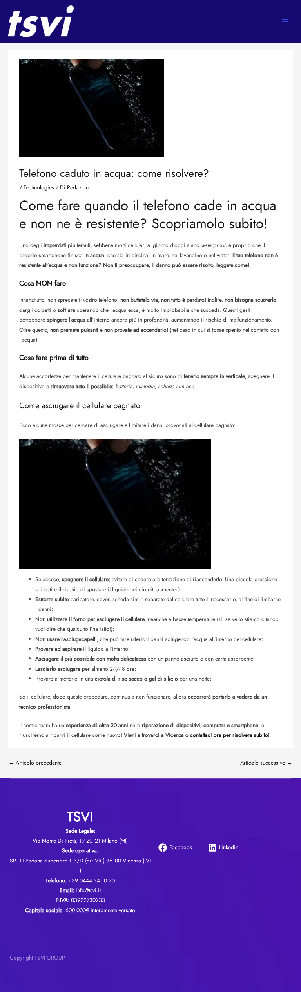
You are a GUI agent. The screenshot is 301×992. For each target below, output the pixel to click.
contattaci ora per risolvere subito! (230, 735)
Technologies (39, 187)
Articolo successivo (266, 763)
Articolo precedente (35, 763)
